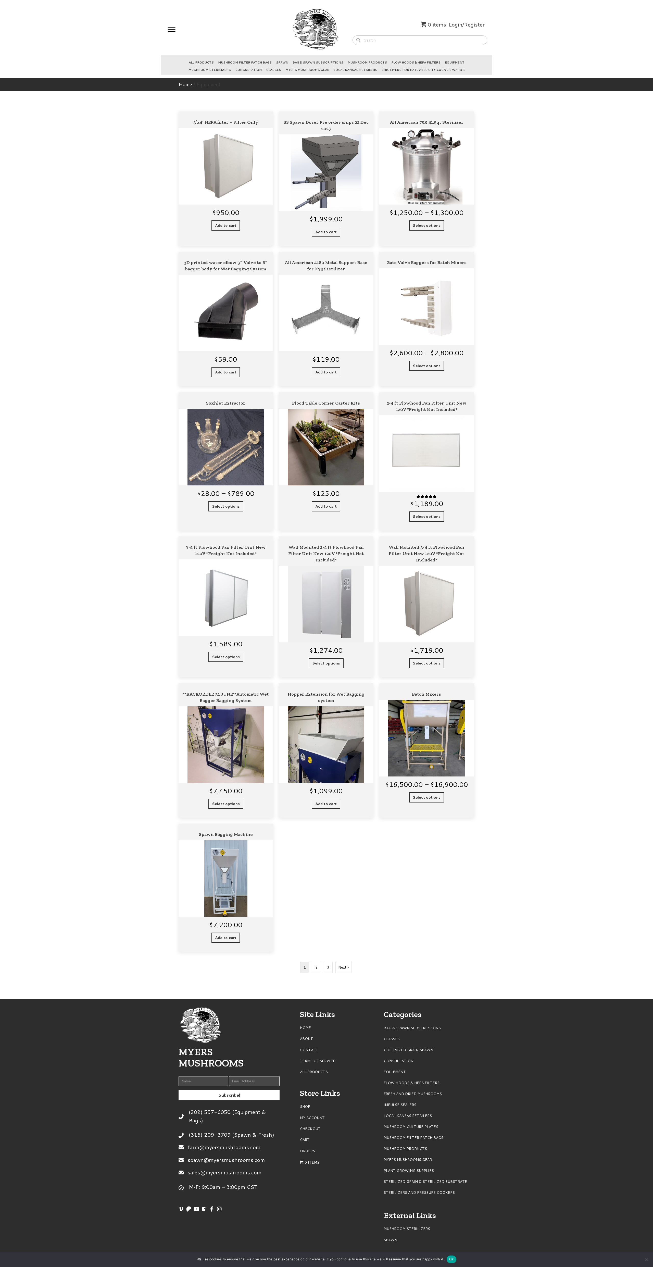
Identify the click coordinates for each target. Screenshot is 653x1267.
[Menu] (172, 29)
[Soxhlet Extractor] (226, 461)
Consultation (248, 70)
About (306, 1038)
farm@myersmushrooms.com (223, 1147)
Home (185, 84)
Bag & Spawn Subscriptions (318, 62)
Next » (343, 967)
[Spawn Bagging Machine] (226, 888)
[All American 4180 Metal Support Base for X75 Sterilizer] (326, 319)
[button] (229, 1095)
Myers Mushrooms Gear (307, 70)
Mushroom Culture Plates (411, 1126)
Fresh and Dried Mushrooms (413, 1093)
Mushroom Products (367, 62)
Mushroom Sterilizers (210, 70)
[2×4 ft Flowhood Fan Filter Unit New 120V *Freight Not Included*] (426, 461)
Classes (273, 70)
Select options (427, 225)
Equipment (454, 62)
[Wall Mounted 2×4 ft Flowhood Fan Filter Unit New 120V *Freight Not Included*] (326, 607)
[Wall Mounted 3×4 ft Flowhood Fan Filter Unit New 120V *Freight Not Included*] (426, 607)
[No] (646, 1259)
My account (312, 1117)
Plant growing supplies (409, 1170)
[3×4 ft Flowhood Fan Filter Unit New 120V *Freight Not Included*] (226, 607)
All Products (201, 62)
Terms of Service (317, 1060)
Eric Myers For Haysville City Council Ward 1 (423, 70)
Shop (305, 1106)
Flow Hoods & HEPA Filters (416, 62)
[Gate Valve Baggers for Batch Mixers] (426, 319)
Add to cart (225, 225)
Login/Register (467, 24)
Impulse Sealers (400, 1104)
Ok (451, 1259)
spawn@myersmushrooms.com (226, 1160)
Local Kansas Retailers (355, 70)
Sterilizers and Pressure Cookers (419, 1192)
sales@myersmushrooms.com (224, 1172)
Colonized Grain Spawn (408, 1049)
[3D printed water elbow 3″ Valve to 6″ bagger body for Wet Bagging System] (226, 319)
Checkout (310, 1128)
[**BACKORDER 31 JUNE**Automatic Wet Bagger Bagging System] (226, 750)
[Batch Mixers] (426, 750)
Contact (309, 1049)
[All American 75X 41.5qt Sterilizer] (426, 178)
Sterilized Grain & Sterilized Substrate (425, 1181)
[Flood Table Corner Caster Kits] (326, 461)
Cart (305, 1139)
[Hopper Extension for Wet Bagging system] (326, 750)
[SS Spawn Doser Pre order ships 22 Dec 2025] (326, 178)
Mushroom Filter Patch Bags (245, 62)
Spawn (282, 62)
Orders (307, 1150)
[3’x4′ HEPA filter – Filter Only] (226, 178)
